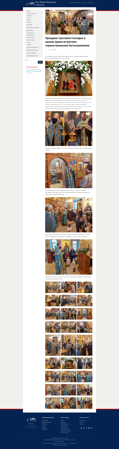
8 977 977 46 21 (31, 423)
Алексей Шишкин (62, 445)
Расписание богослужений (74, 2)
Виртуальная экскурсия (32, 13)
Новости (62, 420)
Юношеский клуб (30, 35)
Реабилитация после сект (32, 55)
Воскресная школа (31, 33)
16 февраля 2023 (53, 49)
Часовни (28, 17)
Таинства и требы (30, 40)
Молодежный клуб (31, 37)
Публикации (29, 24)
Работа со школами (31, 53)
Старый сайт (44, 429)
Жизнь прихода (30, 30)
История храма (45, 420)
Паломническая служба (32, 50)
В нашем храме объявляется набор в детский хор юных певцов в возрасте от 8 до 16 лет (34, 71)
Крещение (29, 44)
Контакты (84, 2)
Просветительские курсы (32, 47)
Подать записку (90, 2)
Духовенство (29, 15)
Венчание (29, 42)
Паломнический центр (65, 429)
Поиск (26, 59)
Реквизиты (29, 22)
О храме (28, 11)
